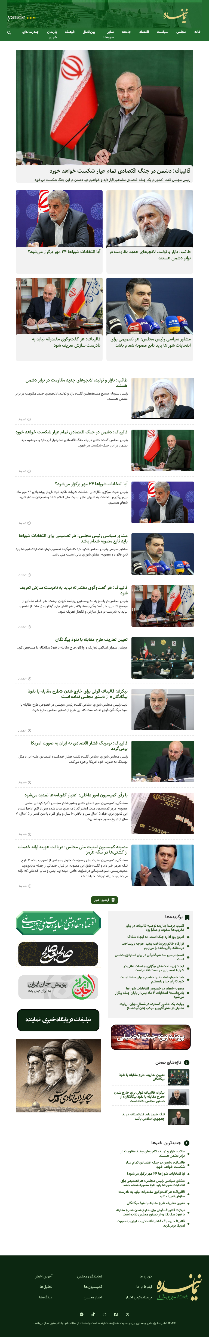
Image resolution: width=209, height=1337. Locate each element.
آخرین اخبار (43, 1276)
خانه (197, 32)
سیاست (162, 32)
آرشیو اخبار (101, 900)
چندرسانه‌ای (30, 32)
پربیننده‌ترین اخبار (139, 1297)
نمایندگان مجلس (89, 1276)
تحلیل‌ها (46, 1287)
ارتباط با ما (144, 1287)
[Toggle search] (9, 33)
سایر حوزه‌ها (108, 35)
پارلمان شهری (52, 35)
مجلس (181, 32)
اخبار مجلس (93, 1297)
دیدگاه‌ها (45, 1297)
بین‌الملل (89, 32)
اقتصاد (144, 32)
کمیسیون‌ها (93, 1287)
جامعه (126, 32)
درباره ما (146, 1276)
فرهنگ (70, 32)
